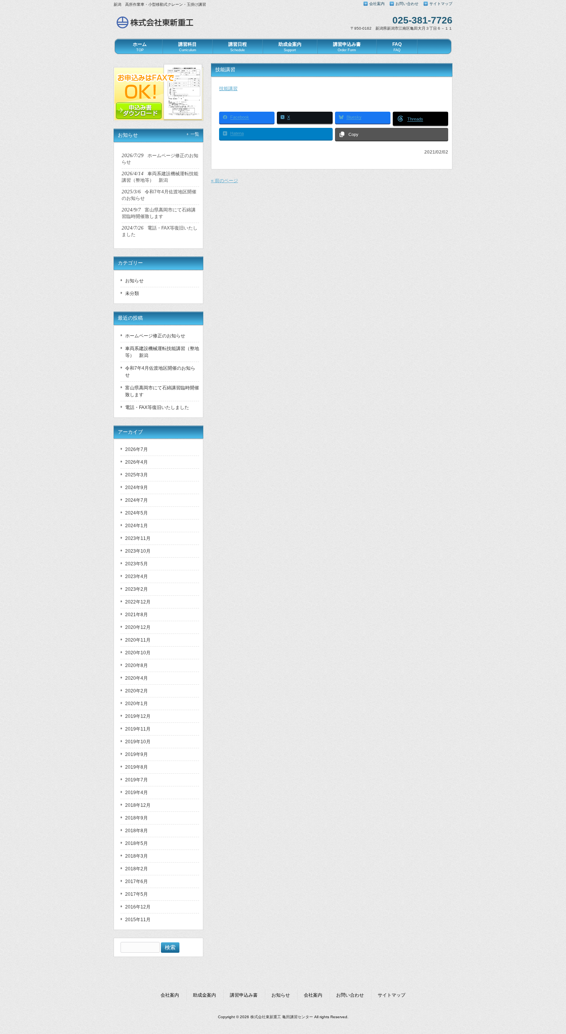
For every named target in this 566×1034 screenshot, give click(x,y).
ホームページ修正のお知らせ (155, 336)
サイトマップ (440, 4)
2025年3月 (136, 475)
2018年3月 (136, 856)
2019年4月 (136, 792)
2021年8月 (136, 614)
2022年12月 (138, 602)
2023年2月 (136, 589)
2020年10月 (138, 652)
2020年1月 (136, 703)
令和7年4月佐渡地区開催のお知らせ (160, 371)
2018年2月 (136, 868)
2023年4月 (136, 576)
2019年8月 (136, 767)
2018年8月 (136, 830)
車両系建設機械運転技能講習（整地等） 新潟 (162, 352)
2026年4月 (136, 462)
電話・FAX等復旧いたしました (157, 407)
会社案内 (377, 4)
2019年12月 (138, 716)
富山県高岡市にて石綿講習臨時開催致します (162, 391)
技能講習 (228, 88)
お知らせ (134, 280)
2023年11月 (138, 538)
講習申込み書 (244, 995)
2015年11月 (138, 919)
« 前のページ (224, 180)
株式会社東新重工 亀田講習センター (281, 1017)
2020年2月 (136, 691)
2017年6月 (136, 881)
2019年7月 (136, 780)
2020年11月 (138, 640)
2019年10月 (138, 741)
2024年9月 (136, 487)
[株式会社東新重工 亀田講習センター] (156, 28)
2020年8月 (136, 665)
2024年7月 (136, 500)
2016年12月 (138, 907)
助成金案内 (204, 995)
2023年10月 (138, 551)
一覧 (195, 134)
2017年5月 (136, 894)
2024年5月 (136, 513)
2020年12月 (138, 627)
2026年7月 (136, 449)
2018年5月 (136, 843)
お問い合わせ (407, 4)
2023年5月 (136, 563)
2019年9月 (136, 754)
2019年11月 (138, 729)
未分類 (132, 293)
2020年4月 (136, 678)
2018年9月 (136, 818)
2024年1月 (136, 525)
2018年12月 (138, 805)
